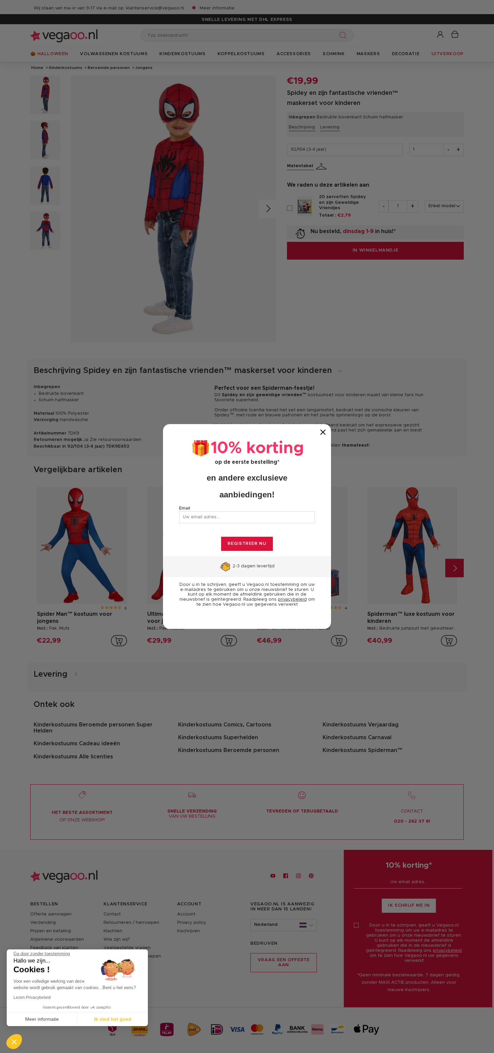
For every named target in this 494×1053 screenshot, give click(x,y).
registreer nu (247, 543)
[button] (14, 1041)
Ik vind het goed (112, 1019)
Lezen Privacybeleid (32, 997)
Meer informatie (42, 1019)
